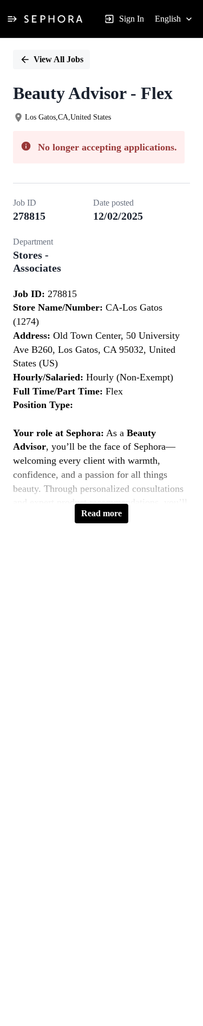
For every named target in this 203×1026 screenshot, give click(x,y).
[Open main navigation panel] (11, 19)
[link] (53, 19)
